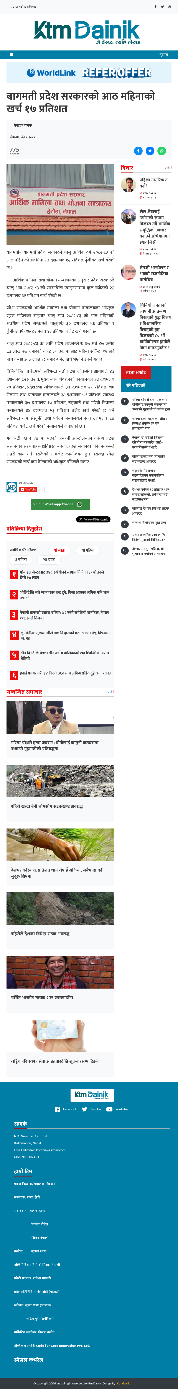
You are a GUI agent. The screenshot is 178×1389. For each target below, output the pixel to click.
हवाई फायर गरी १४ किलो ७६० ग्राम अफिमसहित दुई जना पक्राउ (65, 673)
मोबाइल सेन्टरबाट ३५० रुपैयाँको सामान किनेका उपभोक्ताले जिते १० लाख (62, 575)
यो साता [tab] (59, 550)
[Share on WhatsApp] (161, 151)
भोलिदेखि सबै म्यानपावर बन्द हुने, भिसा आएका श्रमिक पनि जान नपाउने (64, 595)
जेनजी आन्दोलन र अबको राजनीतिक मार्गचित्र (154, 274)
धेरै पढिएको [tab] (135, 385)
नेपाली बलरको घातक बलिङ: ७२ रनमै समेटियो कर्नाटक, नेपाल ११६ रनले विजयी (64, 616)
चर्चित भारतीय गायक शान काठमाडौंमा (42, 997)
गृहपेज (164, 55)
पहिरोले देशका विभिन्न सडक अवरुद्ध (40, 934)
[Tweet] (150, 151)
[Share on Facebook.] (138, 151)
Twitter (95, 1109)
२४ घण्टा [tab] (49, 560)
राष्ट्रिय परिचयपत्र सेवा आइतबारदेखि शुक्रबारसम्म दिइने (54, 1061)
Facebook (69, 1109)
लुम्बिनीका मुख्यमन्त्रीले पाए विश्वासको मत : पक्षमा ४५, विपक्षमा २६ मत (65, 636)
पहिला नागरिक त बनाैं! (154, 183)
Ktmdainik (123, 1383)
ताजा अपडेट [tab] (136, 372)
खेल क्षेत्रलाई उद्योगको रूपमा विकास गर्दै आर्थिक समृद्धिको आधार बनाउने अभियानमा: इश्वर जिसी (155, 227)
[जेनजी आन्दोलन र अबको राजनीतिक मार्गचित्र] (130, 272)
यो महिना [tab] (87, 550)
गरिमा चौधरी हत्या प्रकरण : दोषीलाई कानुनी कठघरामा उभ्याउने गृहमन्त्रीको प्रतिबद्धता (55, 746)
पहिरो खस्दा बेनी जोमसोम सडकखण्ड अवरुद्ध (47, 806)
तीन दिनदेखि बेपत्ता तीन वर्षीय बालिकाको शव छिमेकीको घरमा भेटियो (64, 656)
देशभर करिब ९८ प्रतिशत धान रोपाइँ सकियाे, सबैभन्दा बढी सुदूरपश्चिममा (57, 873)
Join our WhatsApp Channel (53, 504)
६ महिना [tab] (21, 560)
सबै (111, 692)
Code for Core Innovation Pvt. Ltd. (63, 1346)
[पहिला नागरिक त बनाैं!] (130, 184)
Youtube (121, 1109)
